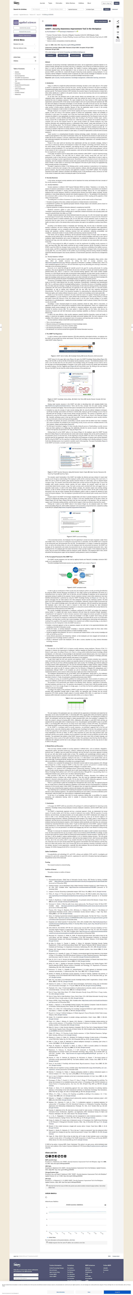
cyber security (55, 77)
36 (65, 655)
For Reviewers (71, 1270)
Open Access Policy (54, 1272)
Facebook (105, 1270)
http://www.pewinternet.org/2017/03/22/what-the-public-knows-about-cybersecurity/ (84, 906)
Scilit (75, 901)
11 (52, 141)
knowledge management (78, 77)
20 (98, 238)
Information (59, 3)
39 (74, 680)
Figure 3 (57, 434)
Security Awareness (20, 75)
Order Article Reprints (101, 21)
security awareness (65, 77)
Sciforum (87, 1268)
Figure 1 (59, 340)
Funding (17, 90)
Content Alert (116, 1256)
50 (94, 832)
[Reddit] (62, 1156)
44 (89, 770)
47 (68, 789)
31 (74, 336)
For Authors (70, 1268)
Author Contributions (20, 88)
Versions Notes (88, 55)
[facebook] (56, 1156)
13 (85, 194)
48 (91, 832)
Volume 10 (32, 14)
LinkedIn (105, 1268)
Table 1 (91, 695)
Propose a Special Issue (25, 35)
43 (65, 759)
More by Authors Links (20, 48)
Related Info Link (18, 44)
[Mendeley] (65, 1156)
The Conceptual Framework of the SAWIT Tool (25, 80)
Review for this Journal (24, 31)
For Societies (70, 1278)
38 (73, 680)
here (53, 1187)
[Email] (47, 1156)
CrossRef (70, 901)
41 (62, 759)
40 (53, 759)
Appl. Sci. (16, 1256)
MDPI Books (88, 1270)
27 (57, 298)
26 (103, 293)
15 (71, 218)
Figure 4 (58, 505)
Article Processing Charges (56, 1268)
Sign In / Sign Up (107, 3)
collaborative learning (92, 77)
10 (76, 135)
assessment (102, 77)
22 (90, 245)
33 (80, 411)
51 (75, 843)
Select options (18, 1275)
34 (79, 415)
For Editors (70, 1272)
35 (74, 543)
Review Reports (75, 55)
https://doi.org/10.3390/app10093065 (71, 45)
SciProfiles (88, 1276)
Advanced (115, 9)
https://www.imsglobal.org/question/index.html (72, 507)
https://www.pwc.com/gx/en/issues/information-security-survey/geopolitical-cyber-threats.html (81, 881)
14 (70, 213)
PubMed (98, 985)
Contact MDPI (53, 1274)
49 (93, 832)
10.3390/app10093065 (47, 14)
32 (80, 410)
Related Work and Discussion (22, 85)
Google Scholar (101, 891)
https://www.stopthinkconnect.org (54, 262)
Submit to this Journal (25, 28)
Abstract (17, 72)
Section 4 (54, 677)
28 (55, 302)
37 (67, 664)
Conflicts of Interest (19, 92)
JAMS (86, 1280)
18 (95, 233)
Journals (42, 3)
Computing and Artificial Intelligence (74, 52)
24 (51, 250)
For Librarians (71, 1274)
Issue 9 (38, 14)
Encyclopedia (88, 1278)
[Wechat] (59, 1156)
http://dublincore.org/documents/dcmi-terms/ (58, 406)
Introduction (18, 74)
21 (50, 241)
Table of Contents (19, 69)
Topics (50, 3)
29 (64, 309)
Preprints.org (88, 1272)
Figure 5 (93, 563)
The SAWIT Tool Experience (22, 77)
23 (92, 245)
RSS (109, 1256)
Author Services (70, 3)
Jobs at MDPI (52, 1276)
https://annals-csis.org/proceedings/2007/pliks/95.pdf (81, 1053)
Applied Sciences (24, 14)
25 (46, 284)
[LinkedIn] (53, 1156)
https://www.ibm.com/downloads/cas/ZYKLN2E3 (82, 887)
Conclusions (18, 87)
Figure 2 (103, 359)
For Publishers (71, 1276)
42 (63, 759)
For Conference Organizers (74, 1280)
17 (93, 233)
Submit (116, 3)
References (18, 94)
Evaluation (17, 83)
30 (90, 316)
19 (61, 236)
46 (92, 782)
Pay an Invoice (53, 1270)
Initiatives (81, 3)
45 (59, 775)
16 (85, 225)
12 (89, 190)
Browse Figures (63, 55)
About (89, 3)
